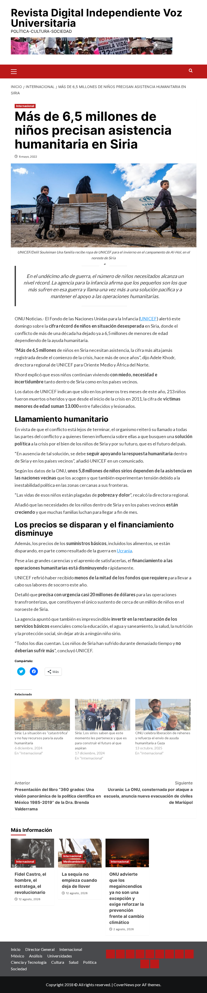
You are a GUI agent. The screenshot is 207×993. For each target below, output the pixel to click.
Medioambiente (74, 861)
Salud (73, 962)
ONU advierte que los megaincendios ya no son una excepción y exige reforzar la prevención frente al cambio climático (126, 898)
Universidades (59, 955)
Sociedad (19, 968)
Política (89, 962)
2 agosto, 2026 (123, 929)
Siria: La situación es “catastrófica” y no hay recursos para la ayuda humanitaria (41, 738)
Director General (40, 949)
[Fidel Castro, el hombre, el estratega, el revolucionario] (33, 853)
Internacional (25, 106)
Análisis (35, 955)
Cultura (57, 962)
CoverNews (124, 984)
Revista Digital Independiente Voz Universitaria (96, 17)
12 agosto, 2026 (29, 899)
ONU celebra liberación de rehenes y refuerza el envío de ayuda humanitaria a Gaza (162, 738)
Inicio (15, 949)
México (17, 955)
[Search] (191, 70)
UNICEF (148, 318)
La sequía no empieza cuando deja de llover (79, 880)
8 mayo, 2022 (28, 156)
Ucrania (124, 550)
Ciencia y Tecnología (28, 962)
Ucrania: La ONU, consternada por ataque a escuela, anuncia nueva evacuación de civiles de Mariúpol (148, 792)
